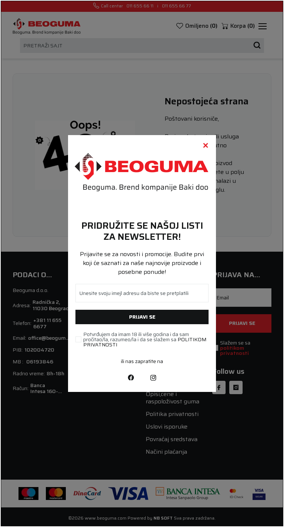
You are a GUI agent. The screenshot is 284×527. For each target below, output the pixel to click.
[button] (205, 145)
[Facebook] (131, 377)
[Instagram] (153, 377)
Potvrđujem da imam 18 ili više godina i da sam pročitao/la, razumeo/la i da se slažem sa (144, 339)
